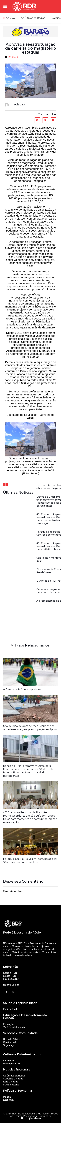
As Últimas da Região (33, 18)
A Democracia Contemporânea (22, 689)
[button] (37, 120)
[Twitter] (13, 992)
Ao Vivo (10, 18)
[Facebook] (6, 992)
